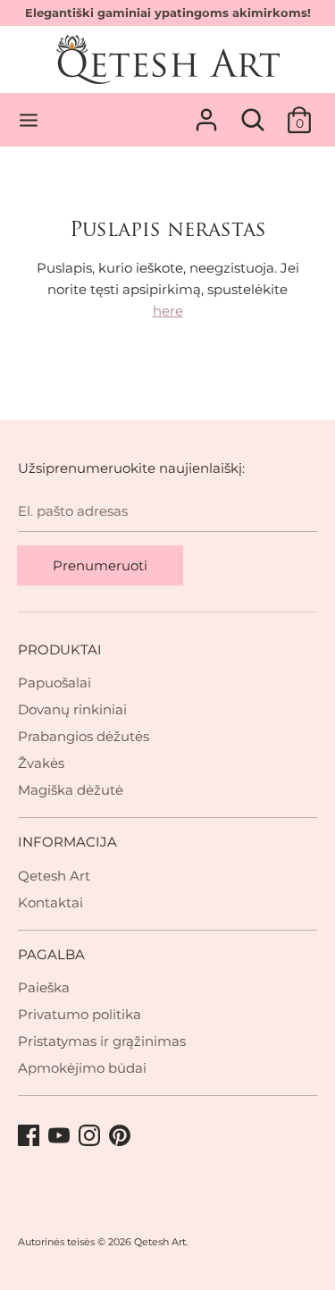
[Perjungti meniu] (28, 120)
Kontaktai (50, 902)
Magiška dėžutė (70, 789)
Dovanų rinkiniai (72, 709)
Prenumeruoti (100, 565)
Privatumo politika (79, 1014)
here (168, 310)
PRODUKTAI (60, 649)
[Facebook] (30, 1136)
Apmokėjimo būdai (82, 1067)
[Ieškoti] (253, 112)
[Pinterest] (121, 1136)
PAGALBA (51, 954)
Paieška (44, 987)
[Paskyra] (206, 112)
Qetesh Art (54, 875)
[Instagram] (91, 1136)
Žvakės (41, 763)
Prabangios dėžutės (83, 736)
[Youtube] (60, 1136)
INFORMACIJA (67, 841)
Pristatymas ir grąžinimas (102, 1041)
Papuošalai (54, 682)
